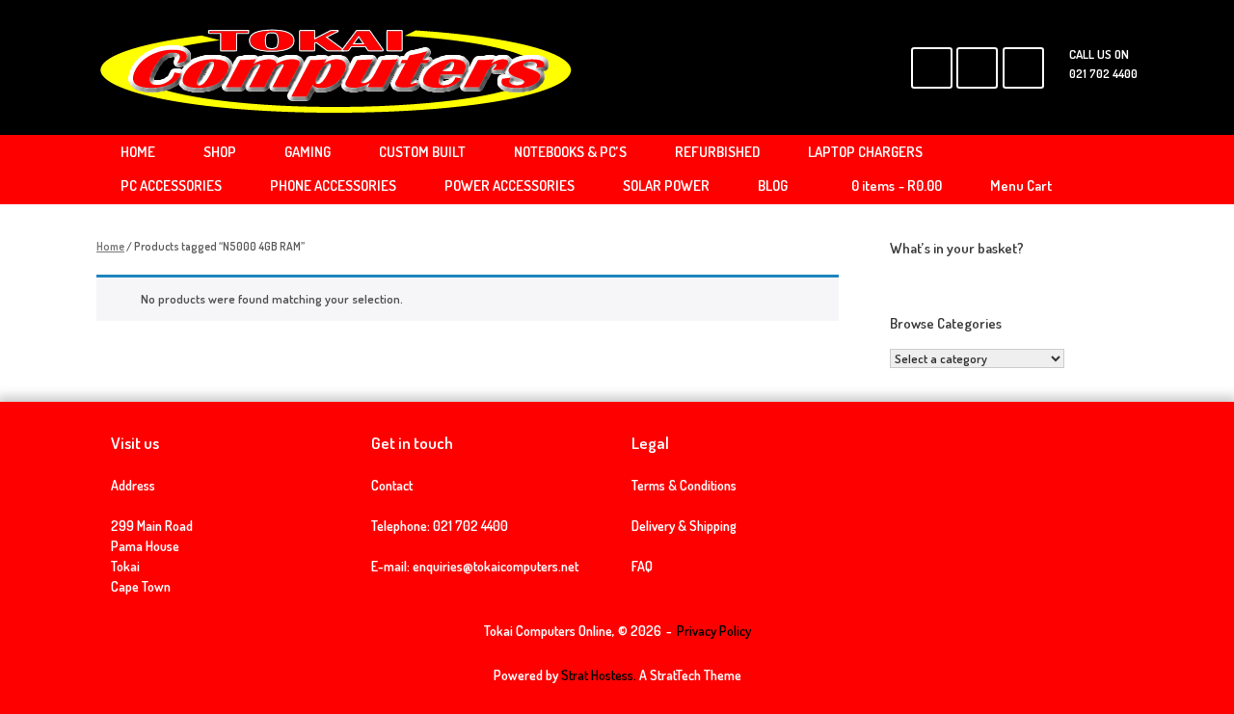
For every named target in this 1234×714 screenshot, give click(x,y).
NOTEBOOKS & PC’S (570, 152)
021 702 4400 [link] (470, 525)
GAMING (307, 152)
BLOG (773, 185)
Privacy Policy (714, 630)
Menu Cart (1021, 185)
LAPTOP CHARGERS (865, 152)
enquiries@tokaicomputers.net (495, 566)
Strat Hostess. (598, 675)
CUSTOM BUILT (422, 152)
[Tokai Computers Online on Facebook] (931, 68)
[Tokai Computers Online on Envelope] (977, 68)
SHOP (219, 152)
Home (110, 246)
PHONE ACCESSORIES (333, 185)
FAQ (642, 566)
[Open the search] (1109, 169)
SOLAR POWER (666, 185)
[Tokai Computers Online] (337, 67)
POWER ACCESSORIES (509, 185)
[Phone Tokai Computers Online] (1023, 68)
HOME (138, 152)
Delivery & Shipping (684, 525)
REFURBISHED (717, 152)
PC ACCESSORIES (171, 185)
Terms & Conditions (684, 485)
